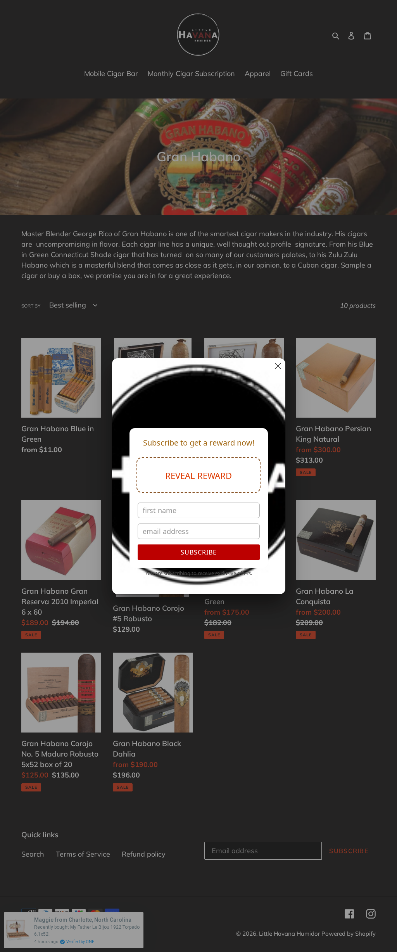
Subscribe (199, 552)
